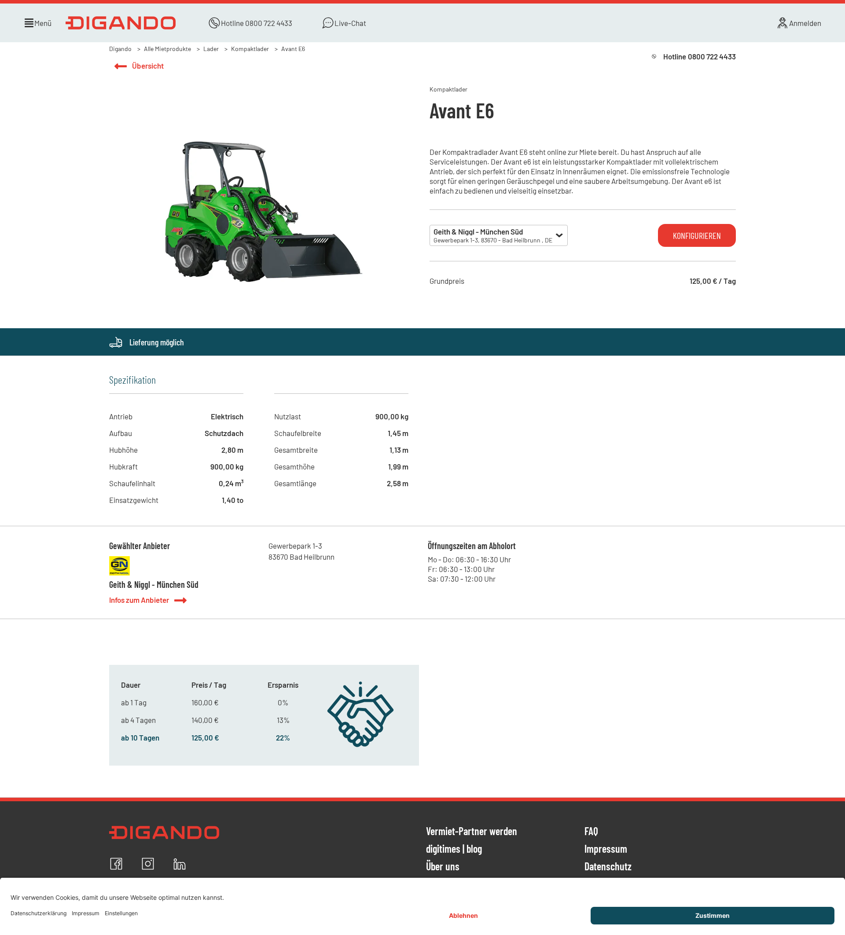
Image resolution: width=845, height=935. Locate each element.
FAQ (591, 831)
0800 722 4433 (268, 22)
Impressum (605, 849)
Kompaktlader (250, 48)
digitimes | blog (454, 849)
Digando (120, 48)
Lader (211, 48)
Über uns (442, 867)
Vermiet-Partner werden (471, 831)
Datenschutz (608, 867)
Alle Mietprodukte (167, 48)
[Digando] (122, 22)
